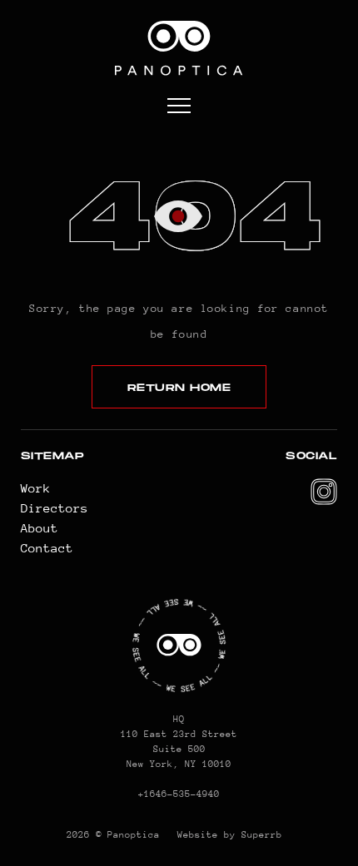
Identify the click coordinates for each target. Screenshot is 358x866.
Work (36, 488)
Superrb (261, 834)
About (39, 528)
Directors (54, 508)
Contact (47, 548)
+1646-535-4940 (179, 794)
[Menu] (179, 107)
